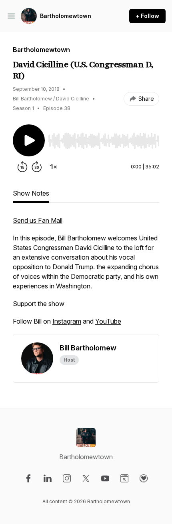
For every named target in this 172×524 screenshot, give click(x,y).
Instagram (66, 321)
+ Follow (147, 15)
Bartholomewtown (65, 15)
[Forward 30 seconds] (36, 166)
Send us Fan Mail (37, 220)
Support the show (38, 304)
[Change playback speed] (54, 166)
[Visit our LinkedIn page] (48, 478)
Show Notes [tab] (31, 193)
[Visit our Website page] (124, 478)
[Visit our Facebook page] (28, 478)
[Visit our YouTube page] (105, 478)
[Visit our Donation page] (144, 478)
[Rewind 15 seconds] (22, 166)
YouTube (108, 321)
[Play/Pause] (29, 140)
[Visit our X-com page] (86, 478)
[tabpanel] (86, 275)
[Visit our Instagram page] (67, 478)
